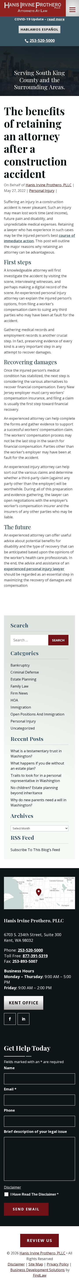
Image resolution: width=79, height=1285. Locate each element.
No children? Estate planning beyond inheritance (34, 790)
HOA (14, 700)
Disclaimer (12, 1187)
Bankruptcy (20, 665)
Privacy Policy (58, 1264)
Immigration (21, 707)
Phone (9, 1110)
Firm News (19, 693)
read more (56, 19)
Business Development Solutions (37, 1270)
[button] (72, 10)
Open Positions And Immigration (37, 714)
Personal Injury (41, 190)
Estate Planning (23, 679)
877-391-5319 (35, 955)
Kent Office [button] (23, 1003)
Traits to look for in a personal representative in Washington (36, 778)
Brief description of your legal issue (35, 1131)
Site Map (36, 1264)
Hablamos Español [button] (39, 29)
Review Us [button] (39, 1240)
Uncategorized (23, 728)
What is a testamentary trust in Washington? (36, 754)
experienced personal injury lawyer (34, 568)
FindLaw (39, 1275)
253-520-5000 (42, 40)
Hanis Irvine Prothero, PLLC (49, 185)
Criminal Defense (25, 672)
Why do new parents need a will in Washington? (38, 802)
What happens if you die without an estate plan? (37, 766)
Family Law (19, 686)
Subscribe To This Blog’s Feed (35, 849)
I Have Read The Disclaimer (34, 1194)
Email (10, 1089)
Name (9, 1068)
